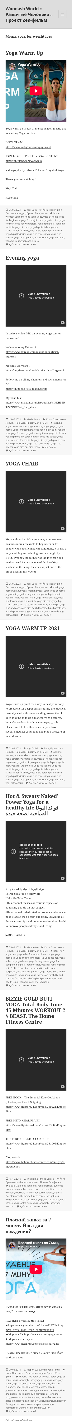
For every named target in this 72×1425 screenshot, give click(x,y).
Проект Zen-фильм (37, 213)
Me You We (33, 947)
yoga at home (50, 216)
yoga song (24, 975)
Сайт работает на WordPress (19, 1420)
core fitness (51, 1189)
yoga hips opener (15, 611)
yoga (39, 216)
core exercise (36, 1189)
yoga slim (17, 1383)
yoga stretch (41, 237)
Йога (45, 209)
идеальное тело (31, 1387)
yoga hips (35, 230)
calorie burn (21, 1189)
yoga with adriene (29, 982)
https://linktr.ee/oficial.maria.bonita (26, 388)
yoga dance (22, 961)
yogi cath (26, 241)
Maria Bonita (34, 419)
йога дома (33, 1397)
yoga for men (18, 433)
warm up (25, 758)
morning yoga (28, 216)
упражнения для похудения (34, 1407)
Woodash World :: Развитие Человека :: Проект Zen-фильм (29, 14)
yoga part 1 (12, 975)
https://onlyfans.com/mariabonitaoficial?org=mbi (35, 370)
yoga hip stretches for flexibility (30, 604)
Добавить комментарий (22, 244)
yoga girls (40, 1380)
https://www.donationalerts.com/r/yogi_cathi (32, 722)
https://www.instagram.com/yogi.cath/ (28, 147)
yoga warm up (56, 237)
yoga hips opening (23, 237)
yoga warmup (13, 241)
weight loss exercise (16, 1199)
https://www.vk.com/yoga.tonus (43, 1334)
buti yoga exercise (42, 1185)
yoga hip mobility (15, 436)
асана (35, 241)
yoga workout (43, 1383)
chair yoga (59, 587)
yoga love (52, 1380)
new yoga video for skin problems (30, 954)
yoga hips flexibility (16, 234)
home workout (22, 755)
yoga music (46, 971)
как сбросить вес (34, 1400)
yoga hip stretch (39, 227)
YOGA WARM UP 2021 (33, 628)
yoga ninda (59, 971)
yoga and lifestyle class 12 (30, 957)
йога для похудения (36, 1393)
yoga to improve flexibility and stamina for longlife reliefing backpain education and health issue (34, 978)
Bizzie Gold (15, 1185)
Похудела (50, 1400)
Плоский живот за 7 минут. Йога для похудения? (28, 1225)
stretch (15, 758)
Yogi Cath (32, 209)
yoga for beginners (23, 429)
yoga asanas (51, 957)
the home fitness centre (33, 1196)
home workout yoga (22, 426)
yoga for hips (51, 220)
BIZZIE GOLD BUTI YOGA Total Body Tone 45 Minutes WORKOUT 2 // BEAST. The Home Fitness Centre (35, 1010)
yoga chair (11, 594)
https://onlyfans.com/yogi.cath (24, 160)
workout (32, 1199)
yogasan (44, 982)
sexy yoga (44, 1376)
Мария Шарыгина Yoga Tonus (43, 1369)
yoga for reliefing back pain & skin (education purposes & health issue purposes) (35, 968)
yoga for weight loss (25, 223)
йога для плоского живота (44, 1390)
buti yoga (27, 1185)
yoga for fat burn (23, 1203)
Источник (12, 197)
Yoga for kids (33, 964)
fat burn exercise (44, 1192)
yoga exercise (51, 1199)
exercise (19, 1192)
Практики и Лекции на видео (22, 1182)
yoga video (29, 1383)
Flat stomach (12, 1196)
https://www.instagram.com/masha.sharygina (32, 1343)
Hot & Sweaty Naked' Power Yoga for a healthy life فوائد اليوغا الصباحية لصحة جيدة (32, 805)
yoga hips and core (52, 230)
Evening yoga (22, 257)
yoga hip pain (22, 227)
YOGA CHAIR (22, 463)
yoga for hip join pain (32, 220)
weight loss (53, 1196)
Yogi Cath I (32, 748)
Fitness (58, 1192)
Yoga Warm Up (24, 52)
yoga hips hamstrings (38, 234)
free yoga (33, 1376)
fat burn (30, 1192)
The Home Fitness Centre (40, 1178)
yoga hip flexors (46, 223)
